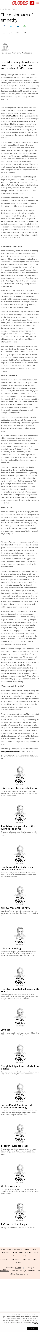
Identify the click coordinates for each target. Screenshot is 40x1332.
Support (18, 1263)
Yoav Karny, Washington (22, 53)
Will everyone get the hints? (16, 907)
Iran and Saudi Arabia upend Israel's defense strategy (16, 1106)
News (9, 1249)
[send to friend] (11, 33)
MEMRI (12, 116)
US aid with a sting (11, 948)
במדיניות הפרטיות (32, 1320)
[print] (4, 33)
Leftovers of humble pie (14, 1224)
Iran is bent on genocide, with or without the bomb (18, 827)
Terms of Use (14, 1259)
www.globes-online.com (10, 751)
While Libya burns (10, 1186)
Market (34, 1249)
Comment (8, 9)
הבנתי (32, 1328)
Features (26, 1249)
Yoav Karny (15, 9)
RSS (30, 1252)
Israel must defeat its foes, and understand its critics (17, 868)
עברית (24, 1256)
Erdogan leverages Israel (14, 1145)
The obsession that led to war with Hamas (20, 990)
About (35, 1259)
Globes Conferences (19, 1252)
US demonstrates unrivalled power (19, 788)
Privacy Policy (26, 1259)
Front (2, 9)
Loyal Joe (5, 1029)
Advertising (3, 1259)
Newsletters (6, 1252)
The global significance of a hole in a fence (20, 1067)
